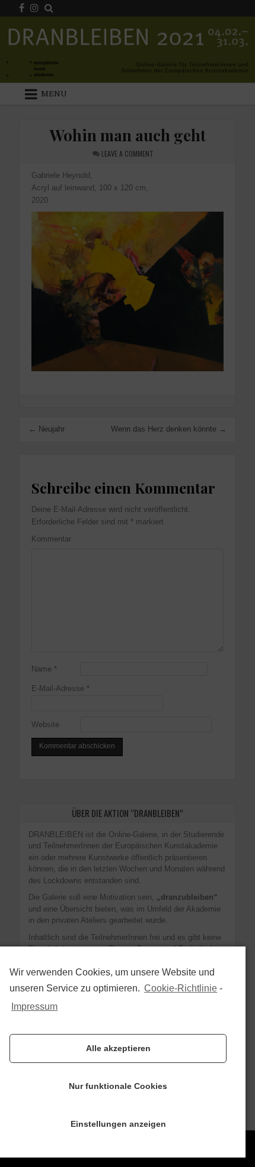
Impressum (34, 1006)
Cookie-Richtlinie (180, 988)
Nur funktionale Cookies (118, 1086)
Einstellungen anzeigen (118, 1124)
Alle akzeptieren (118, 1048)
